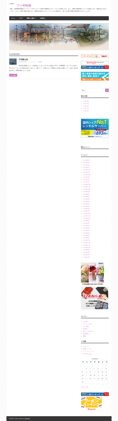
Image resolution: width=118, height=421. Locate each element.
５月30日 (86, 101)
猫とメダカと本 (88, 331)
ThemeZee (27, 418)
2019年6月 (86, 228)
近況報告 (86, 333)
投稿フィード (87, 349)
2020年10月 (86, 189)
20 (98, 375)
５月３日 (86, 108)
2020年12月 (86, 184)
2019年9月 (86, 221)
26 (94, 378)
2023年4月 (86, 162)
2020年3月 (86, 206)
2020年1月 (86, 211)
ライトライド (32, 62)
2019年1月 (86, 240)
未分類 (40, 62)
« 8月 (82, 387)
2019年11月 (86, 216)
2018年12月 (86, 242)
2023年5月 (86, 160)
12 (94, 372)
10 (86, 372)
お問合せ (42, 18)
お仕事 (85, 321)
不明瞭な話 (23, 59)
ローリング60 (87, 324)
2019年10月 (86, 218)
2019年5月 (86, 230)
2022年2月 (86, 172)
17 (86, 375)
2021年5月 (86, 177)
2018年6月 (86, 257)
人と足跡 (86, 326)
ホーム (13, 18)
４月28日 (86, 111)
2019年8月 (86, 223)
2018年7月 (86, 255)
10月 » (87, 387)
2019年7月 (86, 225)
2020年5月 (86, 201)
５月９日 (86, 106)
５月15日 (86, 103)
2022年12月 (86, 170)
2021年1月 (86, 182)
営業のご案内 (30, 18)
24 (86, 378)
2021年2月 (86, 179)
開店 (84, 336)
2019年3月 (86, 235)
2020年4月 (86, 204)
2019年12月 (86, 213)
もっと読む (13, 75)
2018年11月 (86, 245)
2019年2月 (86, 238)
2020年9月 (86, 191)
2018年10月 (86, 247)
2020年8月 (86, 194)
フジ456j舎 (24, 5)
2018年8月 (86, 252)
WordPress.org (87, 353)
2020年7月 (86, 196)
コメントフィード (88, 351)
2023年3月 (86, 165)
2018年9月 (86, 250)
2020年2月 (86, 208)
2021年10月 (86, 175)
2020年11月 (86, 187)
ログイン (86, 346)
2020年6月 (86, 199)
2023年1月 (86, 167)
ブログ (21, 18)
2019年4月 (86, 233)
